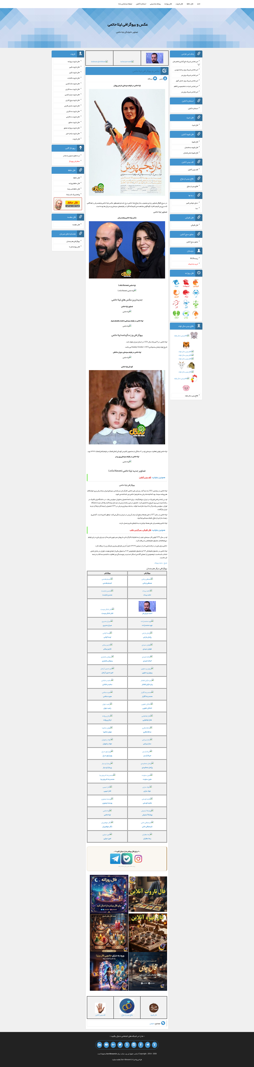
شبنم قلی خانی (147, 826)
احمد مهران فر (147, 613)
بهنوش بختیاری (107, 661)
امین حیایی (107, 838)
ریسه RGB (194, 258)
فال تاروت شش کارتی (72, 106)
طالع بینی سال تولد (191, 395)
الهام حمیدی (147, 661)
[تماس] (127, 1045)
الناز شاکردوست (107, 613)
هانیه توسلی (147, 803)
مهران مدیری (107, 625)
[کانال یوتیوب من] (106, 1045)
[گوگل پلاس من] (113, 1045)
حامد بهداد (147, 595)
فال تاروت (179, 4)
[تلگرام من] (147, 1045)
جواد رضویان (107, 743)
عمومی (152, 1023)
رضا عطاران (147, 838)
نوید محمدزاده (147, 625)
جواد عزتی (147, 791)
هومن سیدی (147, 649)
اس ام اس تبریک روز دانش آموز (187, 80)
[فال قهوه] (148, 933)
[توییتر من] (120, 1045)
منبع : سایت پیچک (160, 563)
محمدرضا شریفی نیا (107, 779)
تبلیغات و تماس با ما (125, 4)
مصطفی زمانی (147, 583)
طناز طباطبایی (147, 720)
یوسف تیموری (107, 803)
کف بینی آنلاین (193, 169)
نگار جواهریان (107, 826)
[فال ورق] (109, 972)
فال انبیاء (195, 125)
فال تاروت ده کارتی (73, 117)
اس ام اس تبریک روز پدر (189, 75)
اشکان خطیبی (147, 708)
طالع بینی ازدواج (192, 186)
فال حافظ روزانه (74, 183)
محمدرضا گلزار (147, 696)
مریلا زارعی (147, 755)
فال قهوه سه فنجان (191, 147)
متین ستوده (147, 779)
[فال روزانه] (109, 895)
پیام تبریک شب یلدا (73, 194)
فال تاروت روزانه (74, 61)
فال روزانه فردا (74, 247)
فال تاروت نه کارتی (73, 111)
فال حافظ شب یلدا (73, 189)
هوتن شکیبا (107, 732)
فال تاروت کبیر (74, 67)
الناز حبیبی (107, 791)
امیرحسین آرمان (107, 672)
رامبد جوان (107, 708)
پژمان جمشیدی (147, 767)
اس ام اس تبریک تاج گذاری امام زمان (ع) (186, 63)
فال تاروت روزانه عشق (72, 128)
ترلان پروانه (107, 720)
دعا (197, 208)
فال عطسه (76, 224)
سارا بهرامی (147, 743)
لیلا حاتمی (107, 814)
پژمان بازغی (147, 637)
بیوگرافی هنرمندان (73, 241)
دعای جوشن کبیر (192, 203)
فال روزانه (168, 4)
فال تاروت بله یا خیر (73, 133)
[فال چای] (148, 972)
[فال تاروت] (148, 895)
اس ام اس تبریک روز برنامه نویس (186, 69)
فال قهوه (195, 142)
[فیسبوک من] (140, 1045)
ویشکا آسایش (147, 814)
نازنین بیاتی (107, 649)
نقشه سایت (116, 1059)
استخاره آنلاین (141, 4)
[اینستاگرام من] (134, 1045)
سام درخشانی (107, 684)
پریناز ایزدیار (107, 767)
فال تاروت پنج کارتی (73, 100)
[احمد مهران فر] (154, 58)
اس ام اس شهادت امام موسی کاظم (186, 86)
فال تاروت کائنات (73, 78)
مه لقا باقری (147, 732)
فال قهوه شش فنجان (190, 153)
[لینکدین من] (99, 1045)
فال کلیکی (194, 225)
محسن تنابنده (107, 595)
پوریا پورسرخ (107, 755)
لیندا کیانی (107, 637)
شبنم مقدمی (107, 583)
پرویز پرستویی (147, 672)
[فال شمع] (109, 933)
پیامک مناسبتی (155, 4)
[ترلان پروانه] (127, 62)
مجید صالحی (107, 696)
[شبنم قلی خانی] (99, 62)
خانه (198, 4)
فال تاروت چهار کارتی (72, 94)
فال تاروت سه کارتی (72, 89)
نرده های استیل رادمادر (71, 155)
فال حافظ (190, 4)
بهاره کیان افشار (147, 684)
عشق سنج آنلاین (192, 241)
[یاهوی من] (154, 1045)
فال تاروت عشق (74, 122)
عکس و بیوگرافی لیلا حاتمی (128, 24)
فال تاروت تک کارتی (73, 83)
